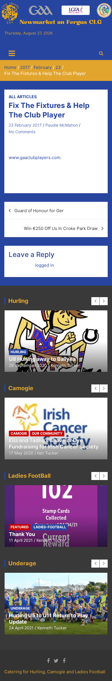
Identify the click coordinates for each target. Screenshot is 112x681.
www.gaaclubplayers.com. (35, 157)
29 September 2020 (28, 365)
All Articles (23, 96)
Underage (20, 608)
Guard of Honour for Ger (39, 210)
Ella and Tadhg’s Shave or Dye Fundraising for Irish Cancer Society (54, 443)
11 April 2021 (21, 540)
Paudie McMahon (61, 125)
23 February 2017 (25, 125)
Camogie (19, 433)
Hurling (18, 352)
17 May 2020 (21, 452)
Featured (20, 527)
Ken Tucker (47, 452)
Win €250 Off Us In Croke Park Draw (61, 228)
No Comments (22, 131)
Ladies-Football (50, 527)
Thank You (22, 534)
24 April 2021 (21, 627)
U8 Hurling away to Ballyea (42, 359)
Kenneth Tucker (65, 365)
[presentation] (95, 301)
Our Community (47, 433)
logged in (44, 265)
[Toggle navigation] (11, 53)
